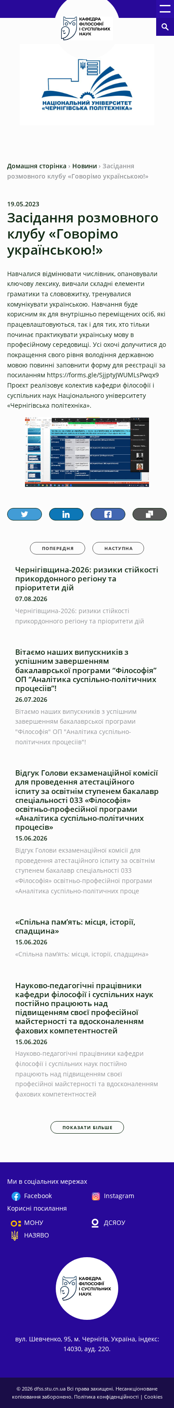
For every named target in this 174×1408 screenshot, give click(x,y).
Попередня (58, 548)
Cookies (153, 1396)
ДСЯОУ (114, 1222)
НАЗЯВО (36, 1235)
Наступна (118, 548)
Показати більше (87, 1127)
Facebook (38, 1195)
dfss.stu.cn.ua (50, 1388)
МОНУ (33, 1222)
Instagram (119, 1195)
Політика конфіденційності (107, 1396)
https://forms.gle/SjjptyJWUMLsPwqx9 (103, 375)
